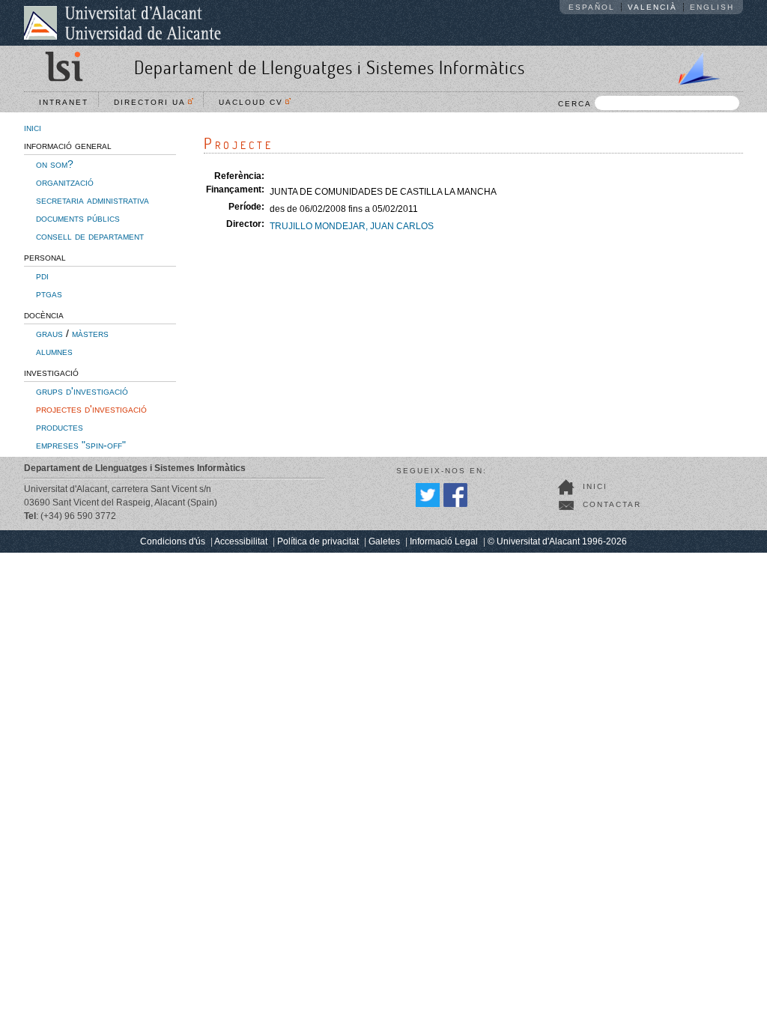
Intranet (63, 102)
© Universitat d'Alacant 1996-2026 (557, 541)
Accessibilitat (240, 541)
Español (592, 7)
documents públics (78, 218)
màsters (90, 333)
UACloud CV (255, 102)
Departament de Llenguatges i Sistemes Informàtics (329, 67)
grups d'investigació (82, 391)
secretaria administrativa (92, 200)
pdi (42, 276)
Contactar (612, 504)
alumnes (54, 351)
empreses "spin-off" (81, 445)
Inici (595, 486)
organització (65, 182)
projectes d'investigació (91, 409)
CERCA (575, 104)
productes (59, 427)
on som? (54, 164)
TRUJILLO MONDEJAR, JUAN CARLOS (352, 226)
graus (49, 333)
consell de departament (90, 236)
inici (32, 127)
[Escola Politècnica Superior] (693, 66)
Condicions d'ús (172, 541)
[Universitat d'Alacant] (122, 22)
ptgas (49, 294)
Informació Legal (444, 541)
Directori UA (153, 102)
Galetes (384, 541)
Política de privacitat (318, 541)
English (712, 7)
